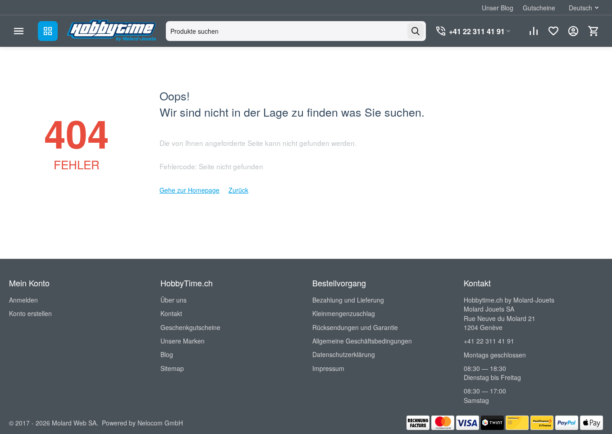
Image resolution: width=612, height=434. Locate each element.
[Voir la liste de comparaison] (533, 31)
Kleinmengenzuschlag (343, 313)
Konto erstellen (30, 313)
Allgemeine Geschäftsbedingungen (362, 340)
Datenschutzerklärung (343, 354)
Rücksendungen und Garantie (355, 327)
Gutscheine (539, 7)
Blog (166, 354)
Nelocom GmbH (160, 422)
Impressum (328, 368)
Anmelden (23, 299)
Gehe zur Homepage (189, 189)
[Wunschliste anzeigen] (553, 31)
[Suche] (415, 31)
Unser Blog (497, 7)
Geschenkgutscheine (190, 327)
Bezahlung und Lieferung (348, 299)
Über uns (173, 299)
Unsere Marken (182, 340)
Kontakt (171, 313)
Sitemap (172, 368)
